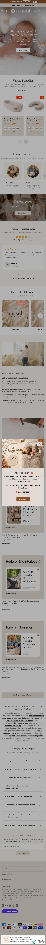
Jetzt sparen (23, 499)
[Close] (42, 938)
